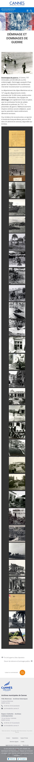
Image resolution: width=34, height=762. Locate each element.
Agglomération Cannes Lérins (13, 745)
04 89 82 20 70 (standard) (11, 723)
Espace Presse (24, 738)
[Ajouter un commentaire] (22, 672)
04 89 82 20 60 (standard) (11, 706)
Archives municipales (8, 10)
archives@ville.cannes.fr (11, 725)
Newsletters (15, 738)
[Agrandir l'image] (17, 63)
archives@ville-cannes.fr (11, 708)
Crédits (22, 741)
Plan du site (26, 745)
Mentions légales (14, 741)
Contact (8, 738)
